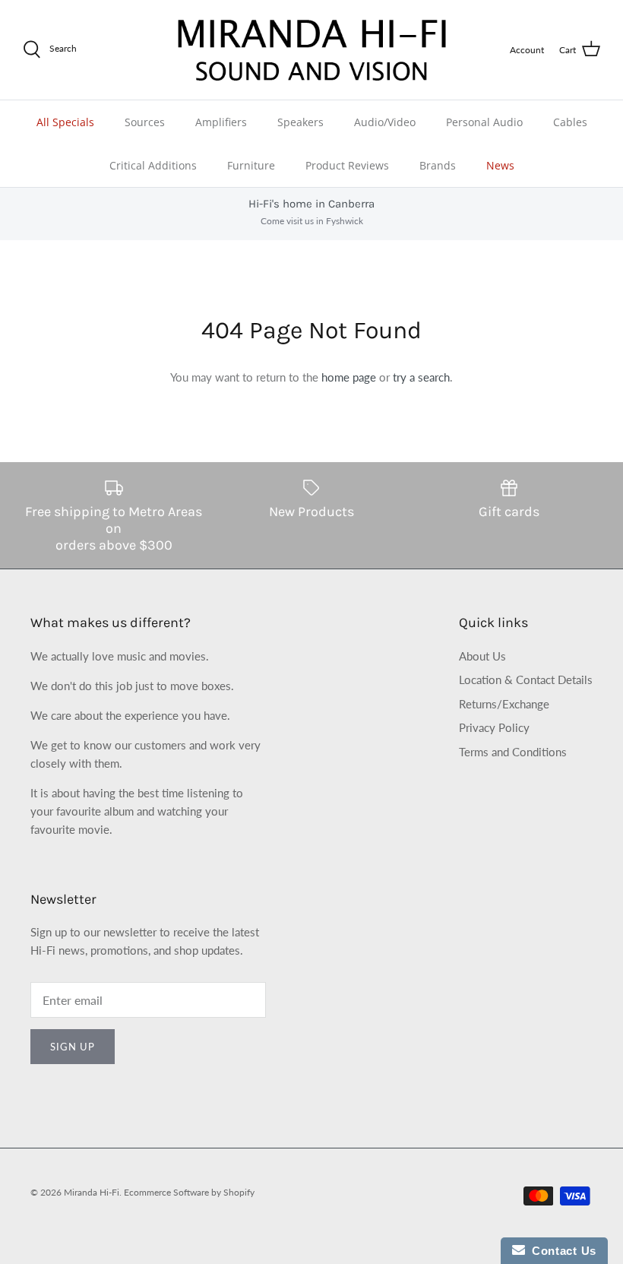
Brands (437, 165)
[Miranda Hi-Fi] (312, 49)
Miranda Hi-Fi (91, 1192)
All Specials (65, 122)
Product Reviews (347, 165)
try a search (421, 377)
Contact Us (560, 1250)
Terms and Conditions (513, 752)
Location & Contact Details (526, 679)
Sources (145, 122)
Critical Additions (153, 165)
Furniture (251, 165)
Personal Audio (484, 122)
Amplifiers (221, 122)
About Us (482, 656)
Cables (570, 122)
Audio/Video (385, 122)
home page (348, 377)
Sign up (72, 1047)
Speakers (300, 122)
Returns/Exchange (504, 704)
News (500, 165)
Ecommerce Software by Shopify (189, 1192)
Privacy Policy (494, 727)
